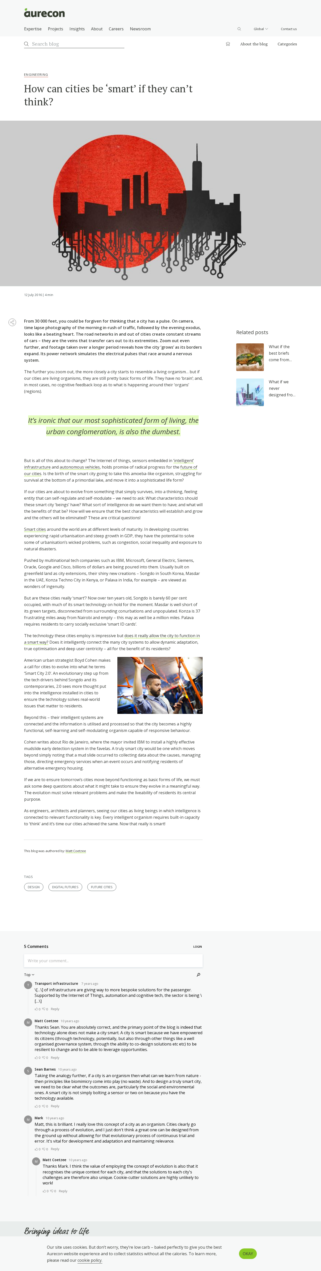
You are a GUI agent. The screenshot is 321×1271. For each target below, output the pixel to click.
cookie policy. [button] (89, 1260)
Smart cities (35, 529)
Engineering (36, 74)
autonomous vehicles (80, 467)
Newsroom (140, 29)
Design (34, 887)
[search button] (239, 29)
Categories (287, 44)
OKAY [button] (248, 1253)
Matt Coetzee (76, 851)
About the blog (254, 44)
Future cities (102, 887)
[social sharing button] (12, 322)
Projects (55, 29)
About (97, 29)
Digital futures (65, 887)
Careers (116, 29)
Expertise (33, 29)
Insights (77, 29)
